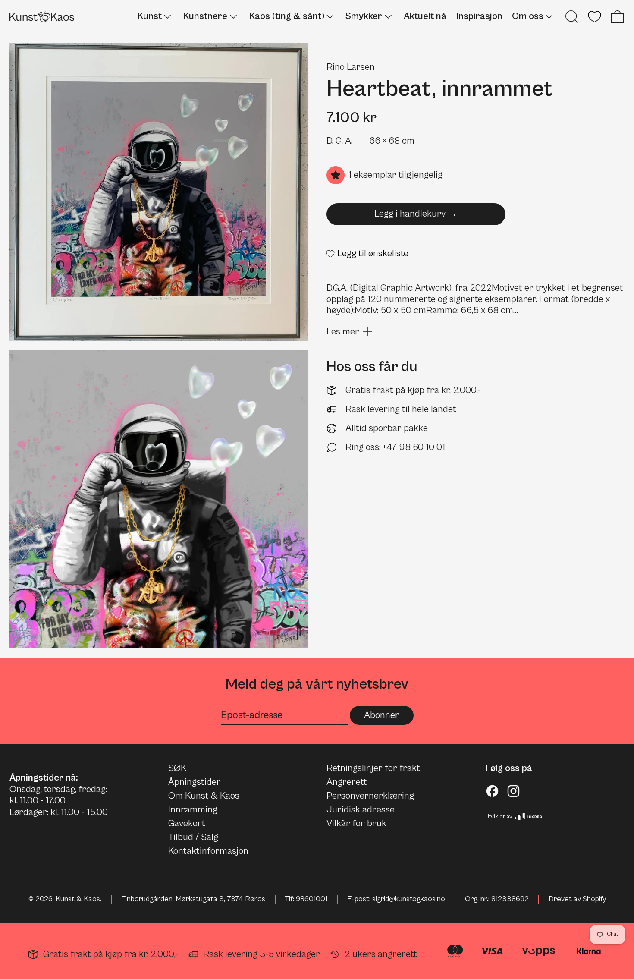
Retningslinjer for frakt (373, 768)
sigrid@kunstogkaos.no (408, 899)
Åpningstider (194, 782)
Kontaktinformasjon (208, 851)
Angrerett (346, 782)
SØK (177, 768)
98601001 (311, 899)
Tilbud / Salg (193, 837)
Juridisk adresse (360, 809)
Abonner (381, 715)
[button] (572, 16)
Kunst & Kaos (78, 899)
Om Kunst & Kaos (203, 795)
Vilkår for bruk (356, 823)
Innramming (192, 809)
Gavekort (186, 823)
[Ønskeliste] (594, 16)
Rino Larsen (350, 67)
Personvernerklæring (370, 795)
